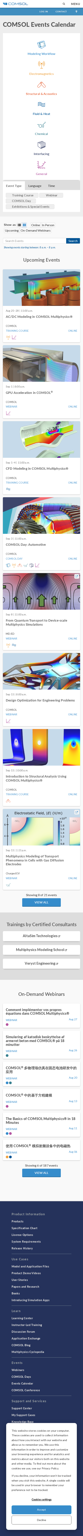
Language (35, 185)
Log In (44, 11)
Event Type (14, 185)
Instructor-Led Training (27, 1325)
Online (35, 225)
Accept (41, 1509)
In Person (48, 225)
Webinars (18, 1370)
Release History (22, 1248)
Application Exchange (26, 1338)
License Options (22, 1235)
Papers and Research (25, 1286)
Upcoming (12, 230)
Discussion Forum (23, 1331)
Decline (41, 1520)
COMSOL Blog (21, 1345)
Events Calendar (22, 1383)
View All (41, 902)
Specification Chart (24, 1228)
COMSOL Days (21, 1377)
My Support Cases (23, 1415)
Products (18, 1221)
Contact (61, 11)
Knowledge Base (23, 1422)
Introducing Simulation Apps (31, 1300)
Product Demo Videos (26, 1273)
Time (51, 185)
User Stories (20, 1280)
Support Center (22, 1408)
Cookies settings (42, 1499)
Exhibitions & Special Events (30, 206)
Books (16, 1293)
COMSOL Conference (26, 1390)
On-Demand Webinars (36, 230)
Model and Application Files (30, 1266)
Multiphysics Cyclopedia (28, 1352)
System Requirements (26, 1241)
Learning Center (22, 1318)
